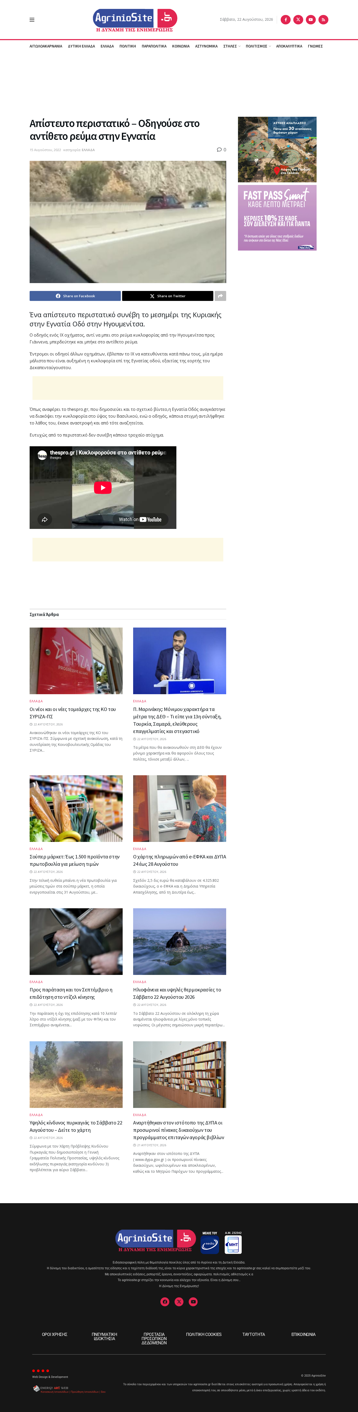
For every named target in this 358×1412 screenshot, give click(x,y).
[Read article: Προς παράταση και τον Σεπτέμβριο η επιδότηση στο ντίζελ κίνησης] (76, 941)
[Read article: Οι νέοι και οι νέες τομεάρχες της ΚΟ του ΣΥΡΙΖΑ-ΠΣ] (76, 661)
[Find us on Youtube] (311, 19)
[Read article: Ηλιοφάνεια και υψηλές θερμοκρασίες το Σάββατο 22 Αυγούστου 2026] (179, 941)
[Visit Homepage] (127, 19)
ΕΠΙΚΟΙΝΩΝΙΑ (303, 1334)
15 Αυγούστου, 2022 (45, 149)
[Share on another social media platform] (220, 296)
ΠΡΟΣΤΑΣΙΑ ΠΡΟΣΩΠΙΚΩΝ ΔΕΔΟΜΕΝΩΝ (154, 1338)
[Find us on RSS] (323, 19)
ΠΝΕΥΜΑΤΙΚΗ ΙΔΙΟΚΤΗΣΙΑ (104, 1336)
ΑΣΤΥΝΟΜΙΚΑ (206, 46)
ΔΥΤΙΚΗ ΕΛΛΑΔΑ (81, 46)
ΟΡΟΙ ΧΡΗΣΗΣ (54, 1334)
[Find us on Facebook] (286, 19)
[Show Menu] (32, 20)
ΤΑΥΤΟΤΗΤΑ (253, 1334)
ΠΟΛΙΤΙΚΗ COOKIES (204, 1334)
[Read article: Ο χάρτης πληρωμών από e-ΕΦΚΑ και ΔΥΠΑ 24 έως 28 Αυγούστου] (179, 808)
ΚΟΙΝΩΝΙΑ (180, 46)
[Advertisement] (179, 83)
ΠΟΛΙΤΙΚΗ (128, 46)
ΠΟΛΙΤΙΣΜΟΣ (256, 46)
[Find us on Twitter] (298, 19)
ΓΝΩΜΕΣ (315, 46)
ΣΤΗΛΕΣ (230, 46)
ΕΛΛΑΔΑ (107, 46)
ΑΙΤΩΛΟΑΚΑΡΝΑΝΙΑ (46, 46)
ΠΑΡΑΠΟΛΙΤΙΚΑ (154, 46)
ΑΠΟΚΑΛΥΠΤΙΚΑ (289, 46)
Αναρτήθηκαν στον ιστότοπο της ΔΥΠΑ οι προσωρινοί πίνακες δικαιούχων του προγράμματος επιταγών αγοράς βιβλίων (178, 1129)
